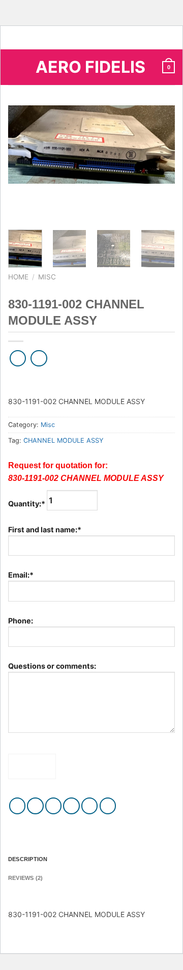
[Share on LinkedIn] (108, 805)
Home (18, 277)
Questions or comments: (52, 666)
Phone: (20, 620)
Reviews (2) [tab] (25, 878)
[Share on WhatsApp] (17, 805)
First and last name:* (44, 529)
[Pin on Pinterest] (89, 805)
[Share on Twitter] (53, 805)
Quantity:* (27, 503)
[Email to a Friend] (71, 805)
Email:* (21, 574)
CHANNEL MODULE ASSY (63, 440)
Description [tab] (27, 859)
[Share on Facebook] (35, 805)
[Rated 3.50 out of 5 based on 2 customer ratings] (91, 379)
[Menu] (13, 67)
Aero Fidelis (90, 67)
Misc (47, 277)
